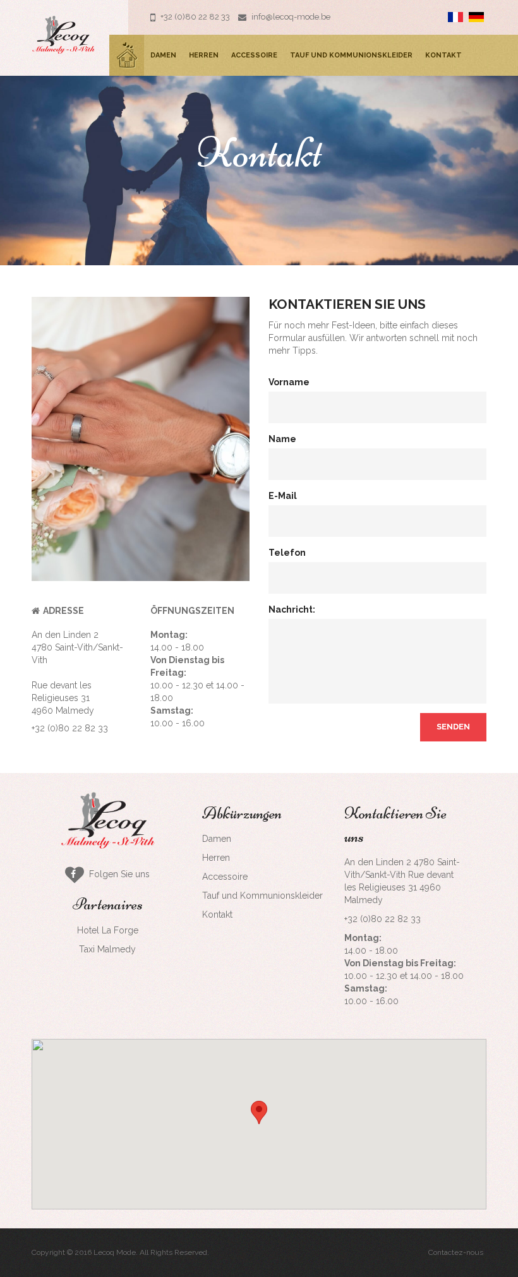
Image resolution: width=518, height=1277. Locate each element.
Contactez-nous (455, 1252)
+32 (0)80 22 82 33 (194, 16)
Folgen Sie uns (115, 874)
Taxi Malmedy (107, 949)
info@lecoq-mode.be (290, 16)
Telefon (287, 553)
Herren (204, 55)
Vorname (289, 382)
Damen (163, 55)
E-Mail (282, 496)
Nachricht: (291, 609)
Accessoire (254, 55)
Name (282, 439)
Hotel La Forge (107, 930)
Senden (453, 726)
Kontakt (443, 55)
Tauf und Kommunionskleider (351, 55)
